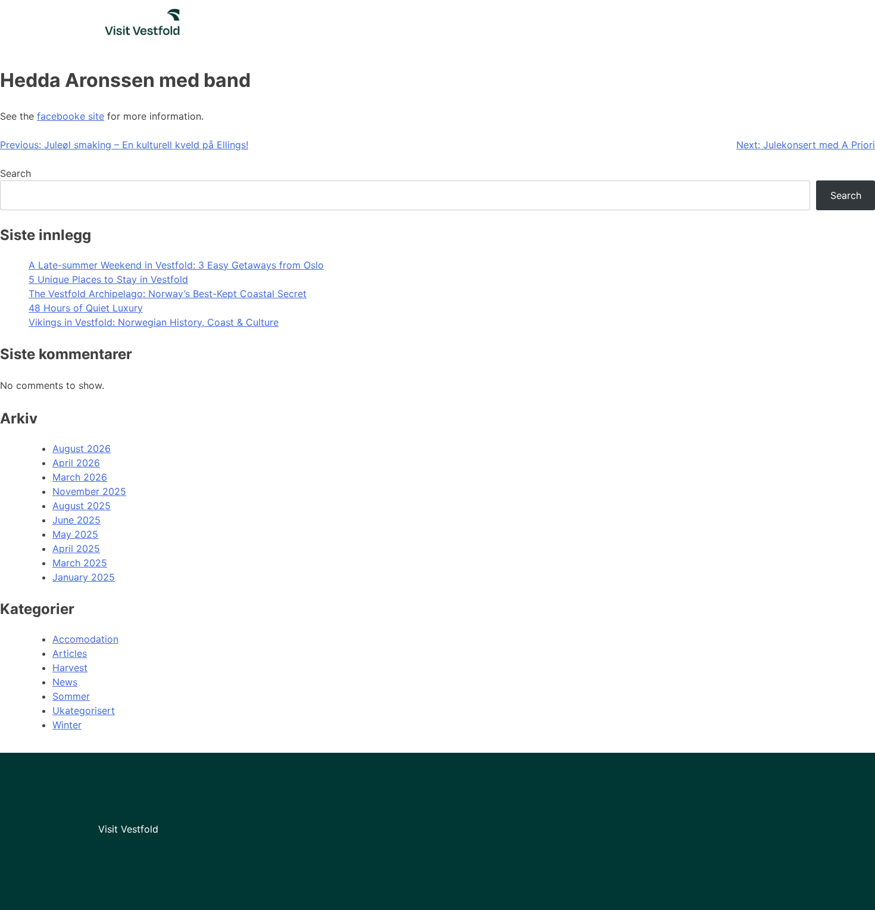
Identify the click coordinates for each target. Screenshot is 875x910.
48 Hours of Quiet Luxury (86, 308)
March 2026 (79, 477)
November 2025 (89, 491)
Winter (67, 725)
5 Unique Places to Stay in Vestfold (108, 279)
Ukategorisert (83, 710)
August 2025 (81, 506)
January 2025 (83, 577)
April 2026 (76, 463)
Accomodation (85, 639)
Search (15, 173)
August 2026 (81, 448)
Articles (69, 653)
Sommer (71, 696)
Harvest (70, 668)
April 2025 (76, 548)
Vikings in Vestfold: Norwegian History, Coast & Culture (154, 322)
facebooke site (70, 116)
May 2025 (75, 534)
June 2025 (76, 520)
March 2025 (79, 563)
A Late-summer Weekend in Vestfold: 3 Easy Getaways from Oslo (176, 265)
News (64, 682)
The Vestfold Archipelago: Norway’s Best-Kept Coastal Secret (168, 294)
